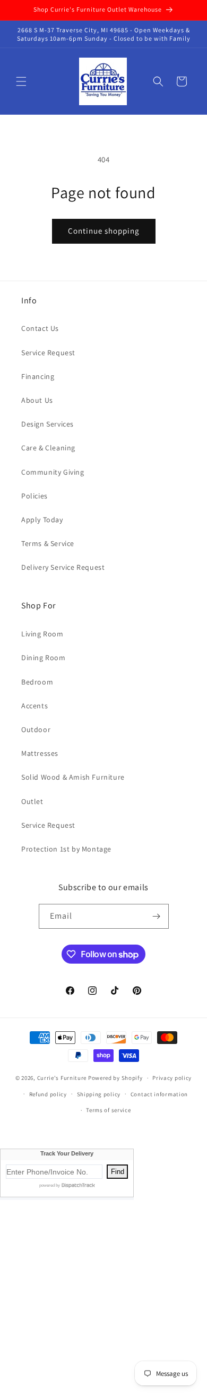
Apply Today (42, 519)
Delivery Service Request (63, 567)
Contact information (159, 1094)
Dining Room (43, 657)
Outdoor (35, 729)
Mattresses (39, 753)
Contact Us (40, 328)
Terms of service (108, 1110)
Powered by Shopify (115, 1077)
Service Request (48, 352)
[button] (21, 81)
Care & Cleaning (48, 447)
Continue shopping (104, 231)
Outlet (32, 801)
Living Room (42, 634)
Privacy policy (172, 1077)
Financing (37, 376)
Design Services (47, 424)
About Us (37, 400)
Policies (34, 496)
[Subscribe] (156, 916)
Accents (34, 705)
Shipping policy (99, 1094)
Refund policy (48, 1094)
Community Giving (52, 472)
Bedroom (37, 682)
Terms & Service (47, 543)
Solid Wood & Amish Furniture (73, 777)
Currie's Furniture (62, 1077)
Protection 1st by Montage (66, 849)
